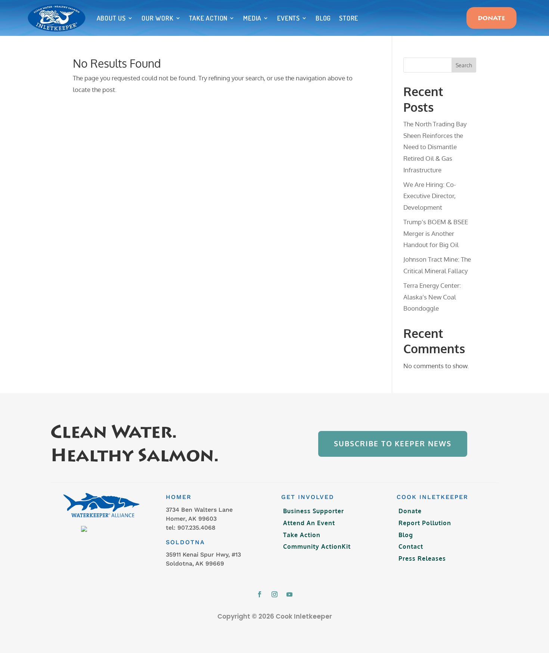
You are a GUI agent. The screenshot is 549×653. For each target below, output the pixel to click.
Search (464, 65)
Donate (491, 19)
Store (348, 18)
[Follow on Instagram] (274, 594)
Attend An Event (309, 523)
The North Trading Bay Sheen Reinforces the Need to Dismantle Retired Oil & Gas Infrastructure (434, 146)
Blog (323, 18)
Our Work (157, 18)
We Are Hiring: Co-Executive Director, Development (429, 196)
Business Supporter (313, 511)
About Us (111, 18)
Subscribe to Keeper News (392, 443)
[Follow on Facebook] (260, 594)
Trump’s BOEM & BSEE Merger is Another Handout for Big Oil (435, 233)
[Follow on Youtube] (289, 594)
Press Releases (422, 558)
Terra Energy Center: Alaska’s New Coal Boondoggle (432, 296)
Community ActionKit (317, 546)
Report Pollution (424, 523)
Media (252, 18)
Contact (410, 546)
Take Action (208, 18)
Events (288, 18)
